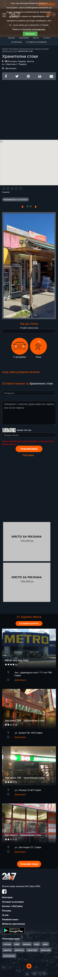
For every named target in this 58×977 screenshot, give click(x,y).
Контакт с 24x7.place (12, 906)
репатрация (9, 955)
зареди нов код (23, 429)
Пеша (38, 356)
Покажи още (29, 864)
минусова (45, 949)
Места (36, 38)
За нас (5, 914)
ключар (7, 944)
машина (27, 944)
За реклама (16, 42)
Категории (24, 38)
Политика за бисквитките (33, 29)
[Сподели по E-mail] (51, 76)
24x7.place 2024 (32, 886)
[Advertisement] (29, 109)
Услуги (46, 38)
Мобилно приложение (13, 923)
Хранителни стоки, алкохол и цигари (33, 48)
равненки (19, 949)
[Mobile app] (13, 930)
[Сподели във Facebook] (6, 76)
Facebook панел (10, 919)
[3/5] (12, 188)
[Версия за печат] (39, 76)
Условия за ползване (36, 42)
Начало (11, 38)
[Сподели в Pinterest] (28, 76)
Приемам (30, 34)
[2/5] (7, 188)
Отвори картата (29, 623)
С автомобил (19, 356)
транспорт (32, 949)
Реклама (6, 910)
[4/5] (16, 188)
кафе (16, 944)
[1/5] (3, 188)
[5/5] (20, 188)
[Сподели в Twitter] (16, 76)
